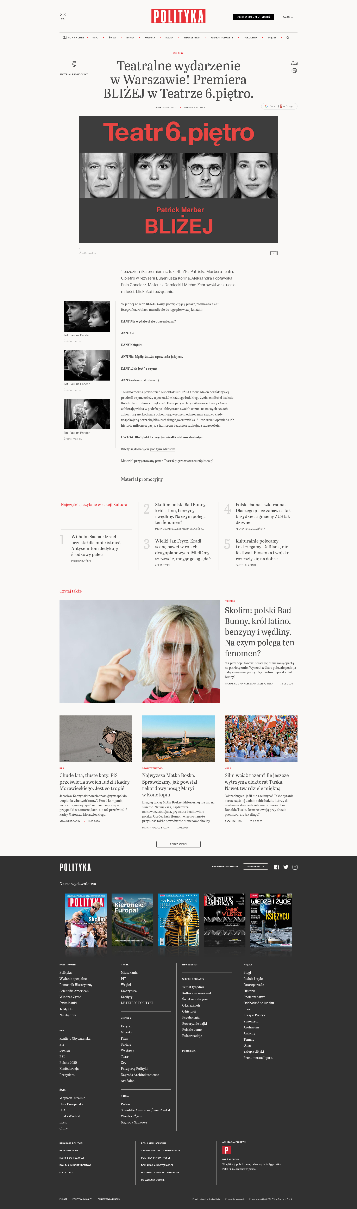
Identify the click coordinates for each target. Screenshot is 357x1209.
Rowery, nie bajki (194, 1023)
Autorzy (249, 1033)
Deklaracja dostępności (157, 1165)
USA (62, 1110)
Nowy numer (76, 37)
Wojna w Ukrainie (72, 1097)
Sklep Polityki (254, 1051)
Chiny (64, 1128)
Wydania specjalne (73, 978)
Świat (112, 37)
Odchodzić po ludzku (259, 1002)
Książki (126, 1026)
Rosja (63, 1122)
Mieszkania (129, 972)
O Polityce (66, 1172)
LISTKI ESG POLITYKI (137, 1002)
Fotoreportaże (254, 984)
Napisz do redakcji (72, 1158)
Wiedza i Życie (70, 996)
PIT (123, 978)
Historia (250, 990)
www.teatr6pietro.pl (198, 460)
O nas (247, 1045)
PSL (62, 1056)
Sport (248, 1009)
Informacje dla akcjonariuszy (161, 1172)
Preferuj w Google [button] (281, 106)
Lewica (65, 1050)
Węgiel (126, 984)
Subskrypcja (255, 866)
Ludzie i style (253, 978)
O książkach (191, 1005)
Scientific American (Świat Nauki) (145, 1110)
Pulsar (125, 1104)
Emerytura (129, 990)
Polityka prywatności (155, 1158)
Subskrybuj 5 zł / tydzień (253, 17)
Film (124, 1038)
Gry (123, 1062)
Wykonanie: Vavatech (235, 1199)
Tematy (249, 1039)
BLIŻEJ (151, 303)
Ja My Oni (67, 1009)
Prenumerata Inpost (225, 866)
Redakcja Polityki (71, 1143)
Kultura (150, 37)
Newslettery (192, 37)
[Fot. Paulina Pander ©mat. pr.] (87, 316)
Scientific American (74, 990)
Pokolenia (250, 37)
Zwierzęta (251, 1021)
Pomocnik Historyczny (76, 984)
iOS (224, 1159)
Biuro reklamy (69, 1150)
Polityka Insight (82, 1199)
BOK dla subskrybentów (75, 1165)
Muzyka (126, 1032)
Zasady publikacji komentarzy (161, 1150)
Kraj (95, 37)
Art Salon (127, 1080)
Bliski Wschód (70, 1116)
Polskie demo (192, 1029)
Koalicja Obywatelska (75, 1038)
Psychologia (191, 1017)
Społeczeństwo (254, 996)
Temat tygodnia (193, 986)
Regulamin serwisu (153, 1143)
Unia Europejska (71, 1104)
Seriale (126, 1044)
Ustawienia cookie (153, 1180)
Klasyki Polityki (255, 1015)
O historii (189, 1011)
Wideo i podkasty (222, 37)
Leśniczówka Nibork (108, 1199)
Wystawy (127, 1050)
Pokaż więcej (178, 844)
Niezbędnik (68, 1015)
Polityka (66, 972)
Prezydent (67, 1074)
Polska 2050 (68, 1062)
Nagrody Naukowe (134, 1122)
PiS (62, 1044)
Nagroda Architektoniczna (140, 1074)
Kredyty (126, 996)
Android (233, 1159)
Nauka (169, 37)
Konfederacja (69, 1068)
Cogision (204, 1199)
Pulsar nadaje (192, 1035)
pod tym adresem (162, 448)
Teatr (125, 1056)
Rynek (130, 37)
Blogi (247, 972)
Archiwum (251, 1027)
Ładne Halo (214, 1199)
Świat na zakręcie (195, 999)
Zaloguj (288, 17)
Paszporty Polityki (134, 1068)
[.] (178, 179)
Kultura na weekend (196, 993)
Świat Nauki (68, 1002)
